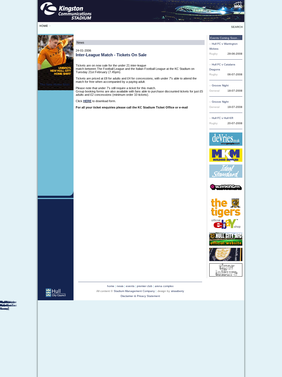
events (130, 286)
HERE (87, 101)
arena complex (164, 286)
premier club (144, 286)
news (120, 286)
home (110, 286)
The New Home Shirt (55, 84)
